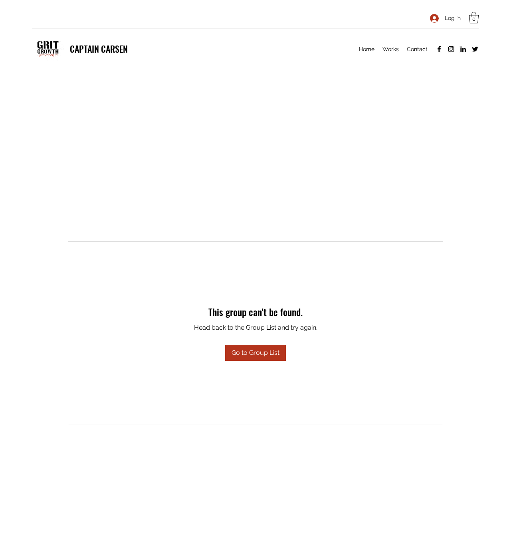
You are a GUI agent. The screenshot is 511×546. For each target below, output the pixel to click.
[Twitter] (475, 49)
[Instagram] (451, 49)
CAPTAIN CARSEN (99, 48)
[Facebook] (439, 49)
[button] (474, 18)
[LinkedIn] (463, 49)
